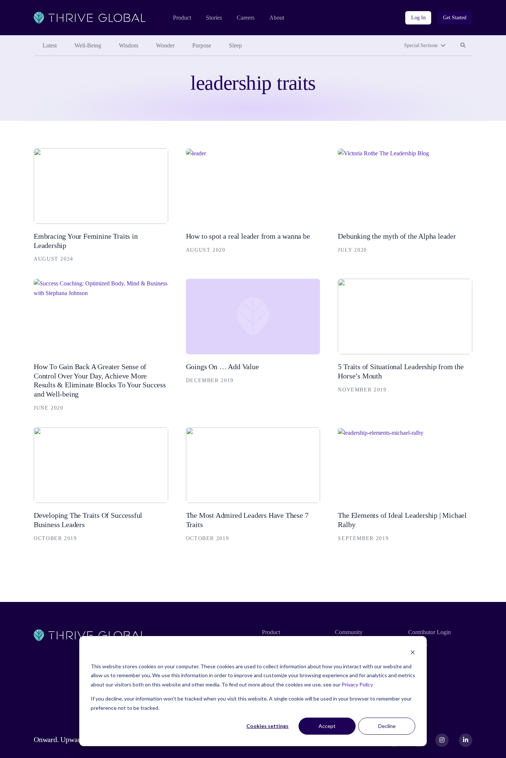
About (276, 17)
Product (182, 17)
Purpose (201, 45)
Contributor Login (429, 632)
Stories (214, 17)
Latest (50, 45)
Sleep (235, 45)
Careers (245, 17)
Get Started (454, 17)
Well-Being (87, 45)
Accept (327, 726)
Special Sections (420, 45)
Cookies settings (267, 726)
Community (349, 632)
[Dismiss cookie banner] (412, 652)
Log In (418, 17)
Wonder (165, 45)
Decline (387, 726)
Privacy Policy (357, 684)
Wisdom (128, 45)
